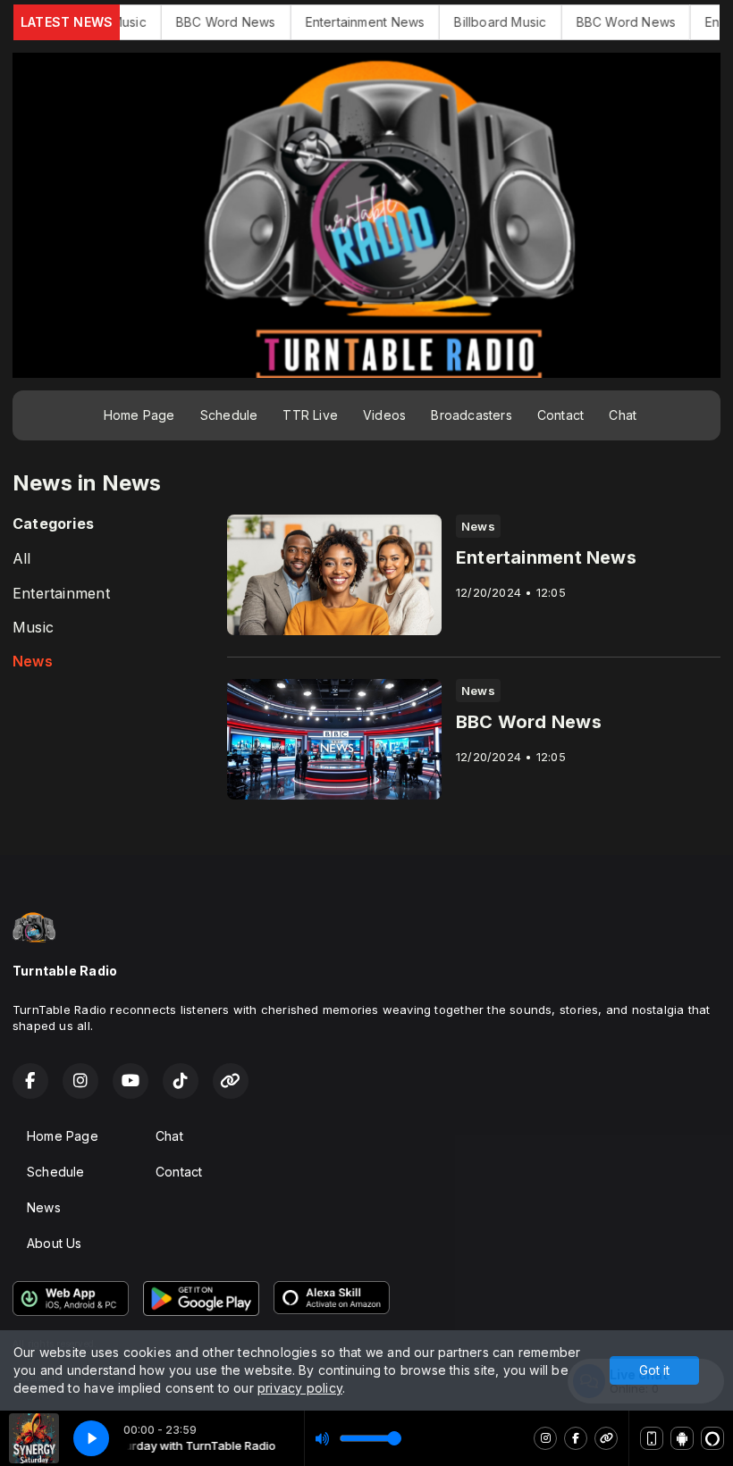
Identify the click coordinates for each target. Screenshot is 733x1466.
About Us (54, 1243)
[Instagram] (545, 1438)
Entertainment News (321, 21)
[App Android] (682, 1438)
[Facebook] (575, 1438)
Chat (622, 415)
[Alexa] (712, 1438)
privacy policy (299, 1387)
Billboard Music (455, 21)
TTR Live (310, 415)
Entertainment (61, 593)
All (22, 558)
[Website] (606, 1438)
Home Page (139, 415)
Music (33, 627)
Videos (384, 415)
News (33, 661)
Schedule (229, 415)
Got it (654, 1370)
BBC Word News (181, 21)
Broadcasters (471, 415)
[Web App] (651, 1438)
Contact (560, 415)
